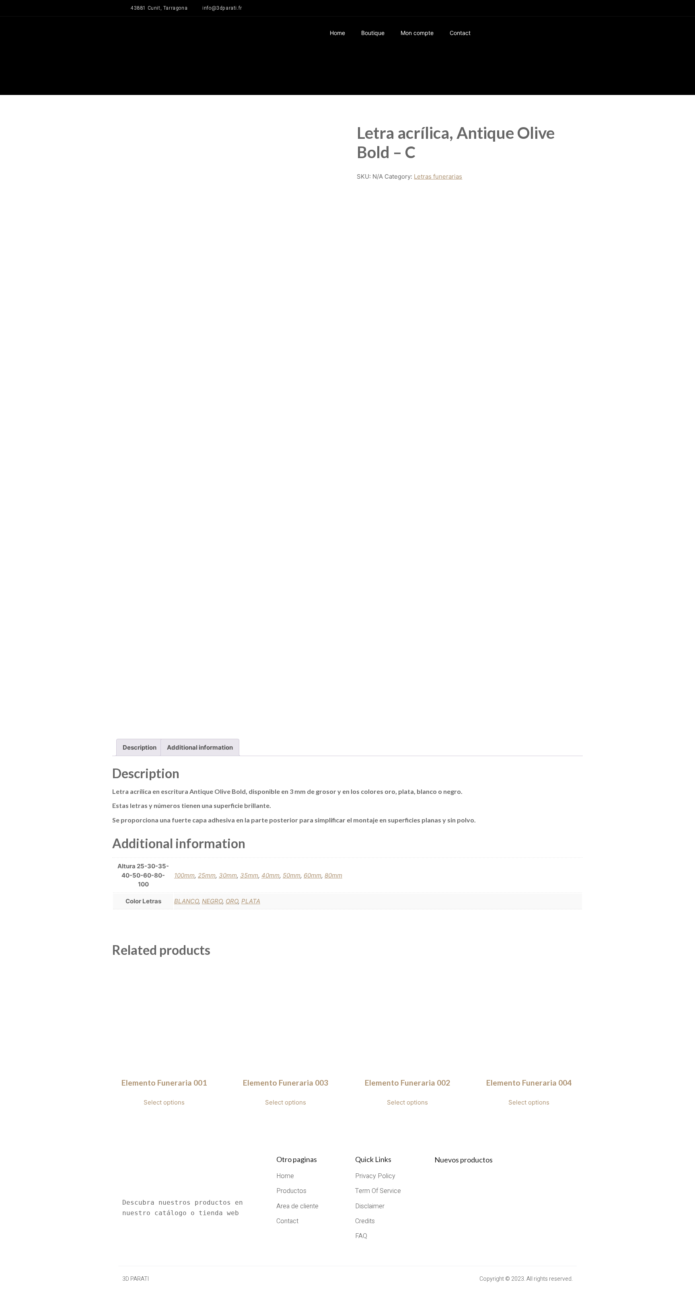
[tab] (139, 747)
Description (139, 747)
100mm (184, 875)
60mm (312, 875)
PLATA (250, 901)
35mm (249, 875)
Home (337, 32)
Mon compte (417, 32)
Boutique (373, 32)
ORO (232, 901)
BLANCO (186, 901)
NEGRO (212, 901)
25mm (207, 875)
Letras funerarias (438, 176)
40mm (270, 875)
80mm (333, 875)
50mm (291, 875)
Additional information (200, 747)
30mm (228, 875)
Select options (164, 1102)
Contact (460, 32)
